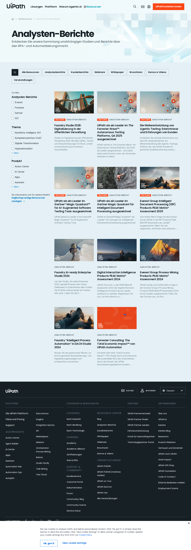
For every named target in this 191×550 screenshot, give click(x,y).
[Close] (189, 523)
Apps (8, 455)
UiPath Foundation (167, 471)
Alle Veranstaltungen (107, 498)
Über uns (162, 413)
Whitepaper (103, 436)
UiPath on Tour (104, 481)
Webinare (102, 442)
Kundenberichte (105, 430)
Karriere (162, 425)
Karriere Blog (164, 430)
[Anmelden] (149, 6)
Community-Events (76, 505)
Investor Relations (166, 442)
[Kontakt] (142, 6)
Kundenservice (74, 476)
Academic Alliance (76, 448)
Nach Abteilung (74, 425)
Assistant (10, 460)
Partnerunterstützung (138, 430)
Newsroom (163, 436)
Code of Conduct (166, 476)
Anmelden (151, 390)
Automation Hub (14, 466)
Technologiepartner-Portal (141, 442)
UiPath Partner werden (138, 425)
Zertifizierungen (74, 454)
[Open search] (134, 6)
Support (10, 425)
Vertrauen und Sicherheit (170, 448)
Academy (71, 443)
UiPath (102, 492)
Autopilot (10, 478)
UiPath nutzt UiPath (167, 453)
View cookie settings (74, 543)
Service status (74, 510)
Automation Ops (14, 472)
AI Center (10, 449)
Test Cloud (41, 474)
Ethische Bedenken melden (171, 482)
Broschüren (102, 447)
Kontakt (130, 390)
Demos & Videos (105, 453)
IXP (37, 430)
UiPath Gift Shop (166, 465)
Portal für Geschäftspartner (141, 436)
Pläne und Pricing (15, 419)
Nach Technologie (75, 430)
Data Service (42, 413)
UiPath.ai (162, 419)
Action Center (12, 437)
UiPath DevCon (104, 486)
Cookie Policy (85, 535)
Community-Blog (75, 499)
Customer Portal (75, 482)
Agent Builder (12, 443)
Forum (70, 493)
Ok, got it (49, 543)
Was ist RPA (72, 460)
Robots (39, 457)
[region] (95, 535)
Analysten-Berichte (106, 425)
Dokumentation (74, 487)
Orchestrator (42, 448)
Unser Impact (164, 459)
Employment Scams (168, 488)
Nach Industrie (74, 419)
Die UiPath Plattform (17, 413)
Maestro (40, 442)
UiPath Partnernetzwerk (139, 413)
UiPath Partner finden (138, 419)
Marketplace (42, 436)
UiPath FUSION (104, 466)
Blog (99, 419)
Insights (39, 419)
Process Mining (43, 451)
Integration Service (45, 425)
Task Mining (41, 468)
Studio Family (42, 463)
